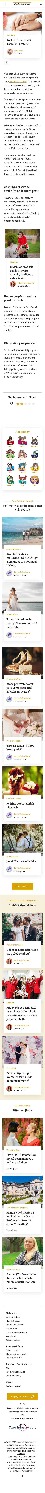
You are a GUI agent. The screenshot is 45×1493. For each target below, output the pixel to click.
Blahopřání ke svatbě (16, 1354)
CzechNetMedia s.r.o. (26, 1442)
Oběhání (27, 1459)
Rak (10, 459)
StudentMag (29, 1465)
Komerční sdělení (22, 572)
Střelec (35, 472)
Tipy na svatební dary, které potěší (20, 747)
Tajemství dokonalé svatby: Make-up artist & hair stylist (21, 623)
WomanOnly (29, 1456)
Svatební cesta (13, 549)
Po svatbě (11, 1068)
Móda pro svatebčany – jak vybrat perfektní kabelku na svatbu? (20, 688)
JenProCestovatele (15, 1468)
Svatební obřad (13, 798)
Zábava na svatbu (14, 1357)
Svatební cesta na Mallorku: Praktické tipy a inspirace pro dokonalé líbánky (22, 560)
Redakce (18, 50)
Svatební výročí (13, 1386)
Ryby (35, 459)
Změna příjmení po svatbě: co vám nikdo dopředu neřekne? (19, 1077)
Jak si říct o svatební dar (21, 861)
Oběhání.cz (11, 1328)
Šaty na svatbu (13, 1350)
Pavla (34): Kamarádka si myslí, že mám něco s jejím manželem (21, 1158)
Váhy (10, 446)
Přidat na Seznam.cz (15, 1372)
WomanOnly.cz (13, 1317)
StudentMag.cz (13, 1340)
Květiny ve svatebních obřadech (20, 805)
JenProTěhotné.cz (14, 1324)
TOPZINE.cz (11, 1336)
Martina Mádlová (21, 960)
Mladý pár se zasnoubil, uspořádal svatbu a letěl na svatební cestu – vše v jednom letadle (21, 1013)
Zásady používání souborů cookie (22, 1408)
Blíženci (10, 485)
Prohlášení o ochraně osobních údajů (22, 1413)
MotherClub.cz (13, 1321)
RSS (7, 1368)
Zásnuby (11, 35)
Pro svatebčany (13, 679)
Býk (22, 485)
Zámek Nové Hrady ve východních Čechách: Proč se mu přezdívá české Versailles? (20, 1218)
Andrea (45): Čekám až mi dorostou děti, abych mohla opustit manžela (22, 1278)
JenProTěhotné (13, 1462)
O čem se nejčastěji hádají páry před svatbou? (22, 951)
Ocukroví (14, 1471)
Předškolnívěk (28, 1462)
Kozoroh (34, 446)
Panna (22, 459)
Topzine (10, 1465)
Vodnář (23, 472)
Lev (34, 485)
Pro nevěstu (12, 614)
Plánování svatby (14, 945)
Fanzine (18, 1465)
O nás (22, 1404)
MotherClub (16, 1459)
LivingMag (30, 1468)
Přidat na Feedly (13, 1375)
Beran (22, 446)
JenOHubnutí (25, 1471)
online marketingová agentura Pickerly (21, 1452)
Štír (10, 472)
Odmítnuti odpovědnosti (22, 1418)
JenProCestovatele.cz (16, 1332)
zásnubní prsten (18, 81)
